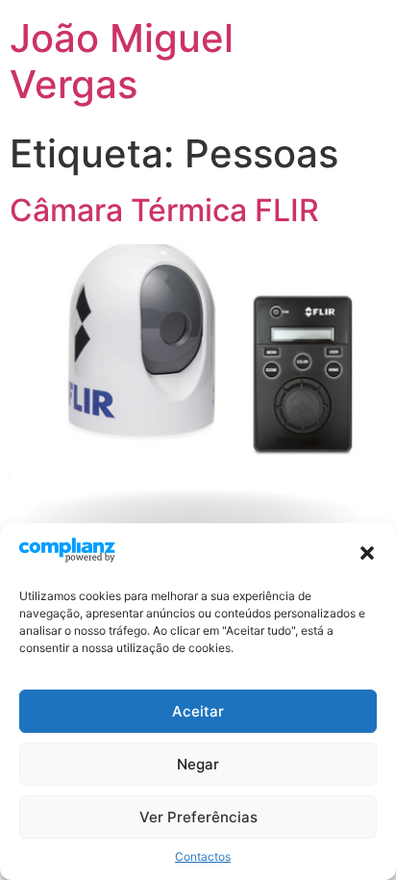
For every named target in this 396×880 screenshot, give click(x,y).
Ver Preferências (198, 817)
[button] (367, 553)
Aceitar (198, 711)
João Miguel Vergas (122, 61)
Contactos (203, 856)
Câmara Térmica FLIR (164, 210)
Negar (198, 764)
